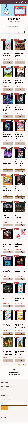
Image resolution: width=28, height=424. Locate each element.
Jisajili (4, 408)
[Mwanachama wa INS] (19, 2)
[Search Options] (24, 26)
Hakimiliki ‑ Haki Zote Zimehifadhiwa (7, 419)
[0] (21, 2)
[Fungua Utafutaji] (16, 2)
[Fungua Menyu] (2, 2)
